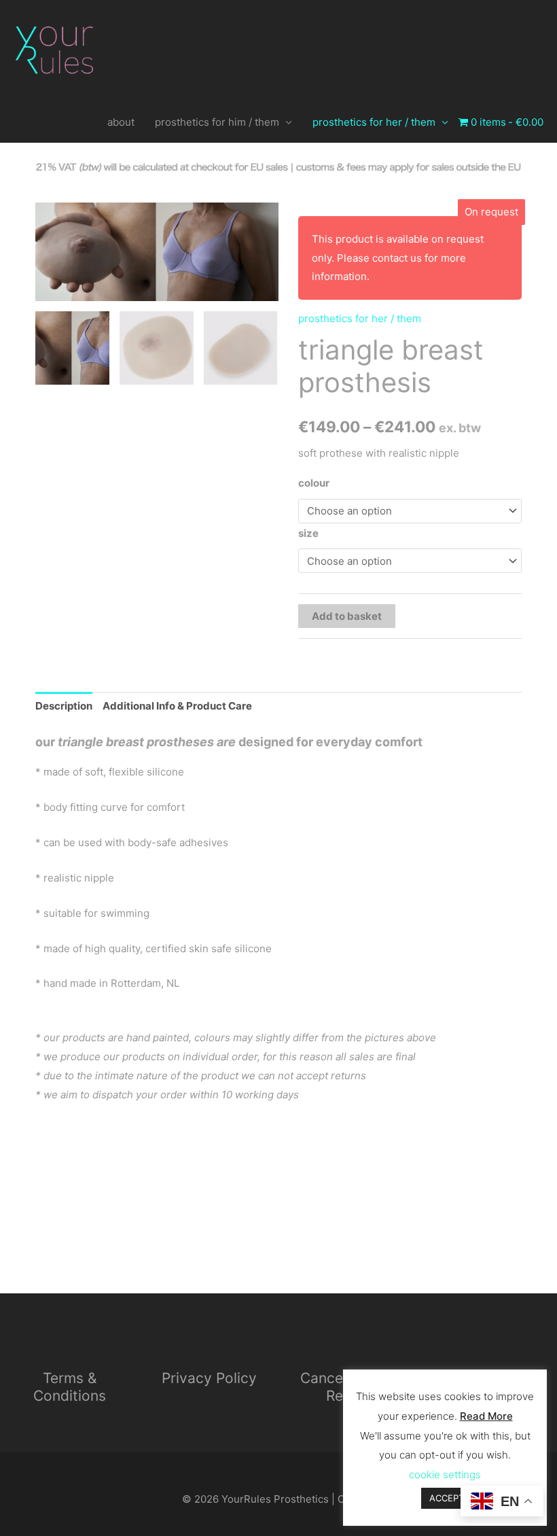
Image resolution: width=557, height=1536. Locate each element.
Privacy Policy (209, 1377)
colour (313, 482)
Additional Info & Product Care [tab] (177, 705)
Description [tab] (63, 705)
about (120, 122)
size (308, 533)
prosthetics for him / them (217, 122)
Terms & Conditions (69, 1386)
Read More (486, 1416)
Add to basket (347, 616)
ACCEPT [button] (446, 1498)
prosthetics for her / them (373, 122)
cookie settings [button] (445, 1474)
